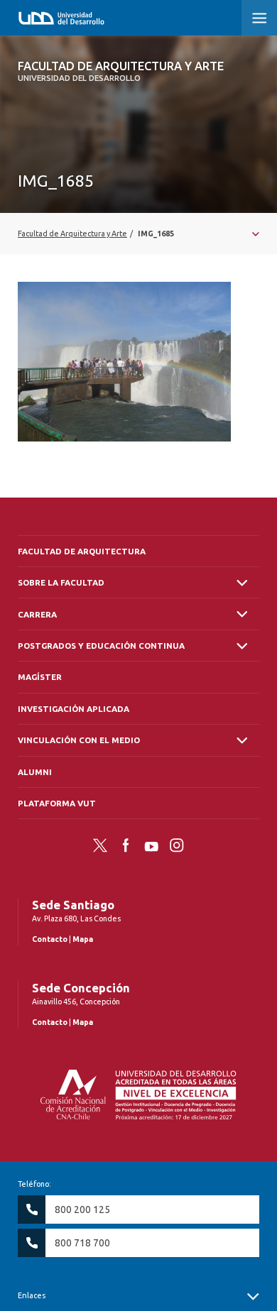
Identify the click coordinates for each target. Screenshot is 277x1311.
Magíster (40, 676)
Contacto (49, 939)
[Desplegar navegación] (138, 233)
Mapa (82, 939)
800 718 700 (82, 1243)
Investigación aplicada (73, 708)
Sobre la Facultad (61, 582)
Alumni (35, 772)
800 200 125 (82, 1209)
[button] (259, 17)
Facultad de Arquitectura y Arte (121, 71)
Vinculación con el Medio (79, 740)
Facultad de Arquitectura (82, 551)
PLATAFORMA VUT (57, 803)
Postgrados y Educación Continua (101, 645)
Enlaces (31, 1295)
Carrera (37, 614)
